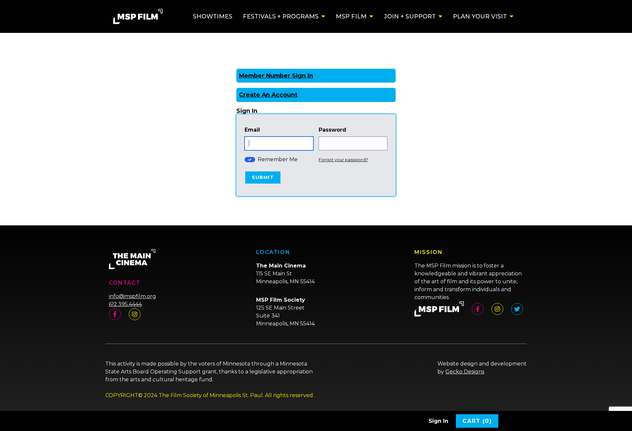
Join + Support (410, 16)
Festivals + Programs (281, 16)
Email (252, 130)
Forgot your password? (343, 159)
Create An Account (268, 94)
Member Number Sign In (276, 75)
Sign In (438, 421)
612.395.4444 (125, 304)
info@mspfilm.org (132, 296)
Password (332, 130)
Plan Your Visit (480, 16)
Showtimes (212, 16)
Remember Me (278, 159)
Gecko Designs (464, 371)
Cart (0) (477, 421)
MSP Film (351, 16)
